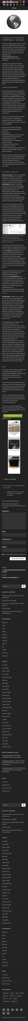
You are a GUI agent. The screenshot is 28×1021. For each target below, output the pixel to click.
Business (4, 634)
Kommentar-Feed (7, 788)
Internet (4, 643)
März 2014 (5, 741)
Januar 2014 (5, 744)
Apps (3, 628)
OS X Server (12, 479)
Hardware (4, 637)
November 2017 (6, 692)
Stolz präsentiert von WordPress (17, 1017)
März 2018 (5, 683)
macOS (4, 650)
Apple (6, 479)
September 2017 (6, 698)
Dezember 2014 (6, 725)
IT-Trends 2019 (6, 608)
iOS (3, 646)
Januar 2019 (5, 674)
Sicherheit (5, 656)
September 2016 (6, 707)
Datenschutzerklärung (18, 554)
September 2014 (6, 734)
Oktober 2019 (5, 671)
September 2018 (6, 677)
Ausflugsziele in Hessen (8, 761)
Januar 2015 (5, 722)
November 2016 (6, 701)
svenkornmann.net (7, 768)
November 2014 (6, 728)
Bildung (4, 631)
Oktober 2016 (5, 704)
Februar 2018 (5, 686)
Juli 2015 (4, 719)
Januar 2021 (5, 668)
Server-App (16, 94)
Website (4, 547)
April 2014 (5, 737)
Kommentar (6, 511)
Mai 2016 (4, 710)
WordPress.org (6, 791)
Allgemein (5, 622)
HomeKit (4, 640)
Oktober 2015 (5, 716)
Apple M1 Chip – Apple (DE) (9, 600)
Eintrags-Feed (6, 785)
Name (4, 531)
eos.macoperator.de (7, 755)
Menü (14, 8)
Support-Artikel (6, 54)
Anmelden (5, 782)
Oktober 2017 (5, 695)
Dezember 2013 (6, 747)
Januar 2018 (5, 689)
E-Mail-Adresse (7, 539)
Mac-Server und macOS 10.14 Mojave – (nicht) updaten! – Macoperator (15, 493)
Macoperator (10, 2)
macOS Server (12, 409)
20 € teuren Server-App (12, 355)
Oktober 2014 (5, 731)
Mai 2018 (4, 680)
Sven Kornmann (19, 37)
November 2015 (6, 713)
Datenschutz (5, 1017)
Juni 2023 (4, 665)
